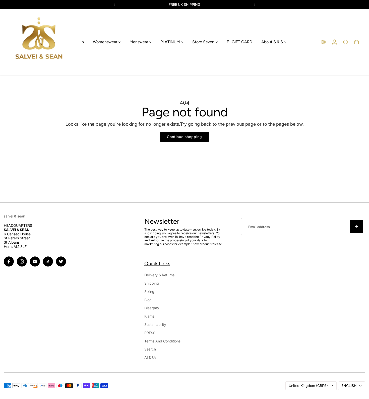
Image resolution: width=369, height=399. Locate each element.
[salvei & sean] (39, 42)
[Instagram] (22, 261)
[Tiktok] (48, 261)
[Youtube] (35, 261)
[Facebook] (9, 261)
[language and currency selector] (323, 42)
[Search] (345, 42)
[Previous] (115, 5)
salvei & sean (14, 216)
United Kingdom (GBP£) (308, 385)
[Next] (254, 5)
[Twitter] (61, 261)
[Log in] (334, 42)
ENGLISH (348, 385)
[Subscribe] (356, 226)
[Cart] (356, 42)
